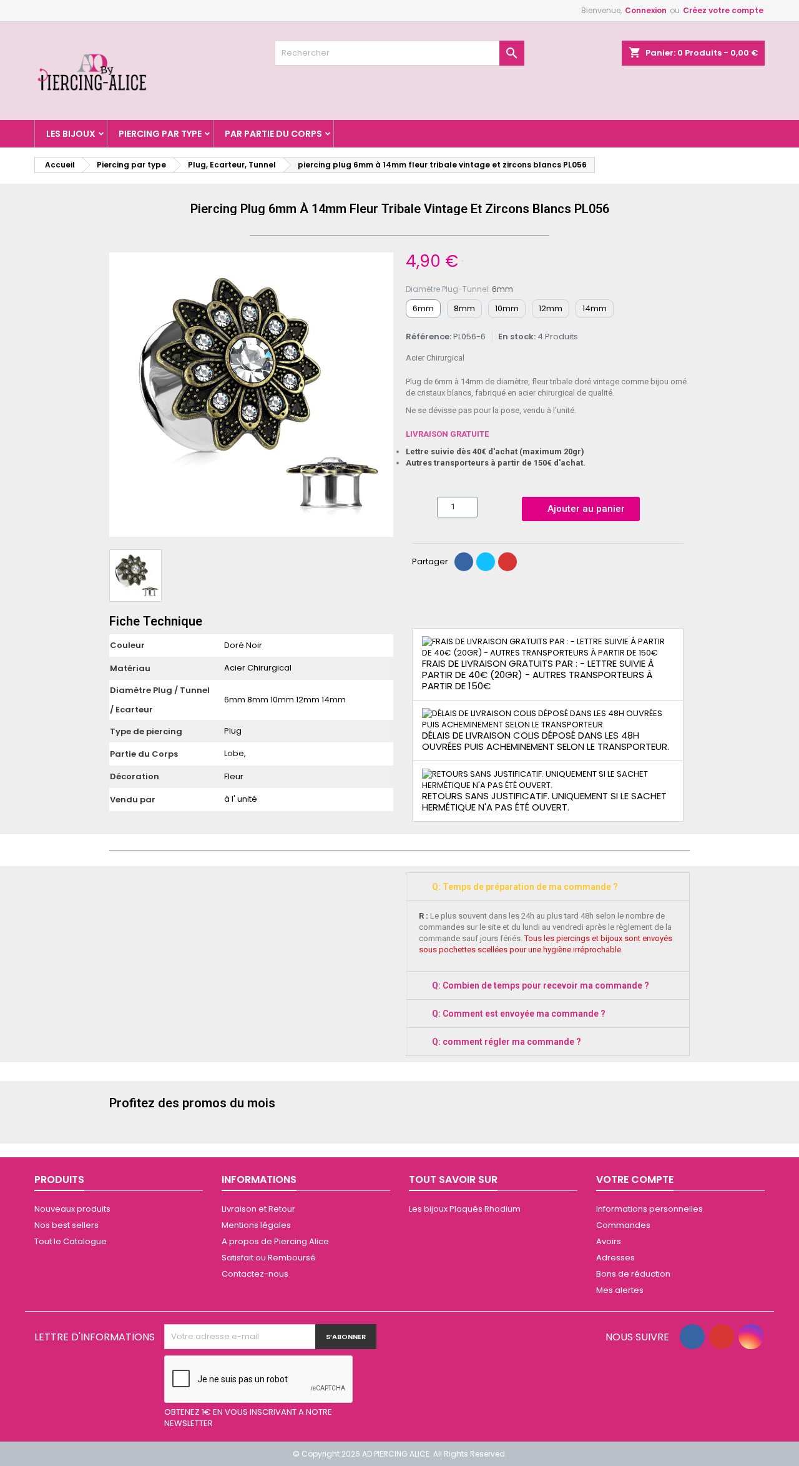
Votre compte (635, 1179)
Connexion (646, 10)
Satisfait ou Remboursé (269, 1258)
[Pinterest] (507, 561)
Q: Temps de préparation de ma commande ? (525, 887)
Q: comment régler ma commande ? (506, 1042)
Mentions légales (256, 1225)
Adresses (615, 1258)
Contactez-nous (255, 1274)
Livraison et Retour (258, 1209)
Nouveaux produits (72, 1209)
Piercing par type (160, 133)
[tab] (547, 886)
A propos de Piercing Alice (275, 1241)
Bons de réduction (633, 1274)
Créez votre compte (723, 10)
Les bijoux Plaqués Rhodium (465, 1209)
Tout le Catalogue (70, 1241)
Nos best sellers (66, 1225)
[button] (120, 395)
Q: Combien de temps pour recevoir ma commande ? (540, 985)
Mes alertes (620, 1290)
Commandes (623, 1225)
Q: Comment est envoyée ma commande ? (518, 1014)
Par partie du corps (273, 133)
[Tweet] (485, 561)
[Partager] (463, 561)
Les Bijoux (71, 133)
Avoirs (608, 1241)
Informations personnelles (649, 1209)
